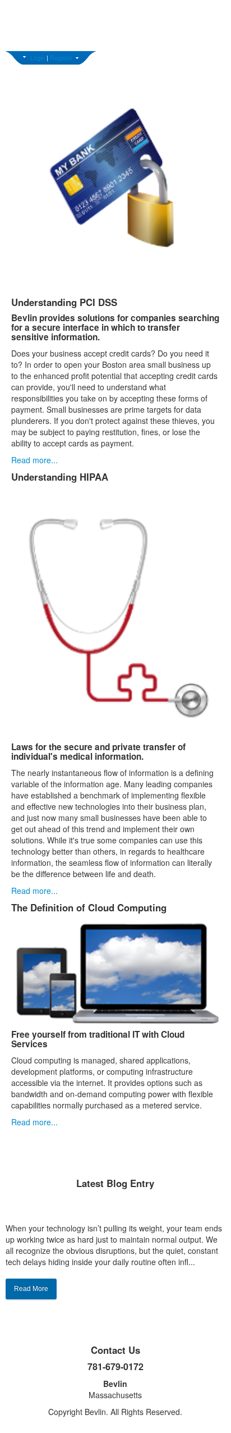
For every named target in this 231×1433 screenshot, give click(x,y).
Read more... (34, 460)
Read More (31, 1289)
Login (37, 57)
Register (61, 57)
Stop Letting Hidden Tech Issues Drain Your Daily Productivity (115, 1207)
